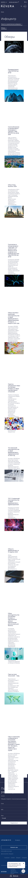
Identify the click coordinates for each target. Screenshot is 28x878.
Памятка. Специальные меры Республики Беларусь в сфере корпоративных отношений (14, 387)
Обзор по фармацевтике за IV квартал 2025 (13, 550)
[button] (6, 2)
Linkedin (13, 857)
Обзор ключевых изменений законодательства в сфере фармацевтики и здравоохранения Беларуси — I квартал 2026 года (13, 318)
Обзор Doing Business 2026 (12, 185)
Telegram (18, 857)
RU (25, 2)
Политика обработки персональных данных (14, 871)
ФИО (2, 809)
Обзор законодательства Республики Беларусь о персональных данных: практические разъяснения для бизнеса (13, 619)
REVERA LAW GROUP (13, 2)
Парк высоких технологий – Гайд (13, 675)
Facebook (7, 857)
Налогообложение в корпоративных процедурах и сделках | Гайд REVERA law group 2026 (13, 130)
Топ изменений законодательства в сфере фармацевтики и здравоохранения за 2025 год (13, 451)
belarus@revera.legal (6, 851)
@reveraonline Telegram (7, 853)
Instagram (24, 857)
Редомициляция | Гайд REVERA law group (13, 71)
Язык (2, 815)
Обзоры (3, 28)
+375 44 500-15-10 (6, 840)
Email (2, 803)
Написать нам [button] (14, 847)
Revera (2, 12)
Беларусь (3, 2)
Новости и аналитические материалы (11, 24)
